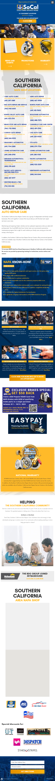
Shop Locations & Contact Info (27, 2)
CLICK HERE (27, 21)
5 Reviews (30, 15)
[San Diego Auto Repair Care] (27, 8)
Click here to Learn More (34, 578)
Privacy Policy (50, 778)
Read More (23, 370)
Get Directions (27, 771)
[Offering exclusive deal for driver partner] (20, 731)
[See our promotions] (9, 731)
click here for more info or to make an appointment (27, 378)
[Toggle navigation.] (52, 2)
